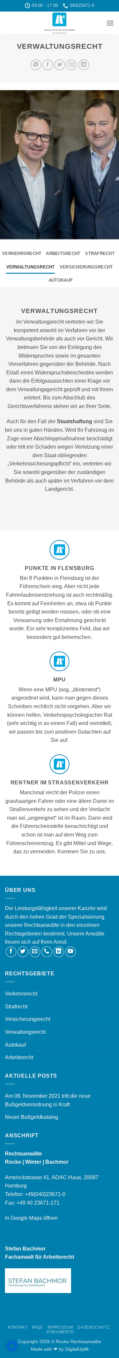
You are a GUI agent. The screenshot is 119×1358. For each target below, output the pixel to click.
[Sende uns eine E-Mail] (34, 951)
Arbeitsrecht (63, 253)
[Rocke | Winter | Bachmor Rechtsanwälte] (59, 23)
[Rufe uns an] (46, 951)
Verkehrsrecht (21, 253)
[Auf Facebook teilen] (47, 64)
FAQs (37, 1327)
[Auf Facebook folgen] (11, 951)
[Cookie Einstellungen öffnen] (12, 1349)
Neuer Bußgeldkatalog (31, 1117)
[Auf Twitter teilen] (59, 64)
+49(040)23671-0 (45, 1194)
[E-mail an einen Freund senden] (71, 64)
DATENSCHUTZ (93, 1327)
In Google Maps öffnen (31, 1218)
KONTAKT (17, 1327)
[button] (110, 23)
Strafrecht (100, 253)
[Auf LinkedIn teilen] (83, 64)
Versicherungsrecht (86, 267)
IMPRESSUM (61, 1327)
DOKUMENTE (60, 1332)
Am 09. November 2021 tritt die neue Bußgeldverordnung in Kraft (48, 1100)
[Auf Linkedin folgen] (58, 951)
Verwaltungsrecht (30, 267)
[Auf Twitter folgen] (23, 951)
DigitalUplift (77, 1349)
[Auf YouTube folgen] (70, 951)
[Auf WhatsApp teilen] (35, 64)
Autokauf (61, 280)
